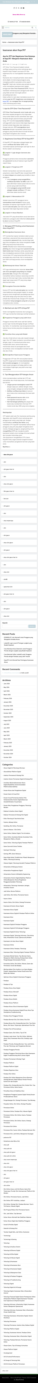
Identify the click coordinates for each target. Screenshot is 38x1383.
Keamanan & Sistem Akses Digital (14, 906)
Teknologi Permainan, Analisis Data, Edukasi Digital (19, 1325)
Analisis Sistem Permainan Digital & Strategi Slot (18, 779)
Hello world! (25, 673)
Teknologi (6, 1243)
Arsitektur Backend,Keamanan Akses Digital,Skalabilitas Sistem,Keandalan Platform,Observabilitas (14, 785)
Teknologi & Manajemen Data (12, 1272)
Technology (7, 1235)
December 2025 (8, 706)
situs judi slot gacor (9, 1152)
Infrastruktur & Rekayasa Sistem (13, 867)
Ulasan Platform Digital (10, 1349)
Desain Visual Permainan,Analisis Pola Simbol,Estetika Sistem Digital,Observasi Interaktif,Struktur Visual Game (16, 800)
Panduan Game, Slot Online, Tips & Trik (15, 1033)
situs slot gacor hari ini (10, 557)
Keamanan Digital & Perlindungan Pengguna (16, 928)
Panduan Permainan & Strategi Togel (14, 1059)
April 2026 (7, 691)
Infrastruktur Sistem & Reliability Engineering (17, 874)
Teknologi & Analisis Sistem (12, 1247)
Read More (6, 447)
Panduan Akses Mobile (10, 999)
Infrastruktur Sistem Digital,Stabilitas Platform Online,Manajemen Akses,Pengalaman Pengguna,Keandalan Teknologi (17, 880)
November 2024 (8, 754)
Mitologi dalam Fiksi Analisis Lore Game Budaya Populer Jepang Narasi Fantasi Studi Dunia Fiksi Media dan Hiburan (18, 971)
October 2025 (7, 713)
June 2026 (7, 683)
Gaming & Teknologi (9, 850)
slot (5, 462)
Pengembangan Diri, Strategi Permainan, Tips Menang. (19, 1100)
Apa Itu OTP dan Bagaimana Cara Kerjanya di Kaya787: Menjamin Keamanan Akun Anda (19, 58)
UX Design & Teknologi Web (12, 1360)
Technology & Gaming (10, 1239)
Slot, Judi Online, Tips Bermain (13, 1213)
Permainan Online (9, 1108)
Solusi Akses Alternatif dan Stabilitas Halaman (17, 1217)
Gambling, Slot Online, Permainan (13, 826)
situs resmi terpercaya (10, 1159)
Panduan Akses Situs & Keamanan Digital (16, 1006)
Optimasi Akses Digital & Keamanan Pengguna (17, 977)
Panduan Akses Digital (10, 995)
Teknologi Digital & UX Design (12, 1287)
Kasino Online (8, 898)
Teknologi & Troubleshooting (12, 1280)
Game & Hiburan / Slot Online (12, 829)
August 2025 (7, 720)
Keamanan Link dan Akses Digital (13, 941)
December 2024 (8, 750)
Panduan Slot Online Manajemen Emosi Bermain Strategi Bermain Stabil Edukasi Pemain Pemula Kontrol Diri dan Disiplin (18, 1079)
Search (4, 623)
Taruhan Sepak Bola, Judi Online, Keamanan (16, 1232)
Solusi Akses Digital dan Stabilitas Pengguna (17, 1221)
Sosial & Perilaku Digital (11, 1224)
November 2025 (8, 709)
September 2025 (8, 717)
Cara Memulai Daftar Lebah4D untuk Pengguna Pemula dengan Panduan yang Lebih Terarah (17, 2)
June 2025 (7, 728)
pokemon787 (7, 1137)
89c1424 (6, 64)
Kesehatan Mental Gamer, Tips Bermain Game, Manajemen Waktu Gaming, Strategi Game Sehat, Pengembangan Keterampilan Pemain (18, 958)
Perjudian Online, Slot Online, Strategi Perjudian (17, 1104)
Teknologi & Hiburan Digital (12, 1258)
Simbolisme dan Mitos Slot (12, 1141)
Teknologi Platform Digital (11, 1329)
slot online (7, 1185)
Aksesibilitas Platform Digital (12, 771)
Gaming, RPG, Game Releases (12, 854)
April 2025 (7, 735)
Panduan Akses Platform (11, 1003)
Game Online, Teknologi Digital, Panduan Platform (18, 843)
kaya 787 (6, 101)
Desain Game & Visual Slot (11, 794)
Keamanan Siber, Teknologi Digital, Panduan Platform (19, 952)
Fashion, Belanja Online (10, 822)
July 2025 (6, 724)
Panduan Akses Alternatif (11, 992)
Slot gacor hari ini (9, 491)
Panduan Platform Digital (11, 1066)
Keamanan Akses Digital (11, 910)
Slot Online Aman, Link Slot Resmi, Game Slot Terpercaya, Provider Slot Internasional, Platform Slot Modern (19, 1191)
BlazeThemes (20, 1379)
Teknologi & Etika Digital (11, 1254)
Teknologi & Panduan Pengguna (13, 1276)
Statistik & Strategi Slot (10, 1228)
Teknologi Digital (9, 1283)
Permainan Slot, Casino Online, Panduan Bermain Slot (19, 1130)
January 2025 (7, 746)
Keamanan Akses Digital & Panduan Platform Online (19, 913)
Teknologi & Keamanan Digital (12, 1269)
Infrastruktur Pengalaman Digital (13, 870)
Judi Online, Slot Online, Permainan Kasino (16, 895)
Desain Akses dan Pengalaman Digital (15, 790)
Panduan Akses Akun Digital (12, 988)
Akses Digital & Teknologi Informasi (14, 768)
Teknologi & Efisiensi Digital (12, 1250)
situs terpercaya (8, 520)
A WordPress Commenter (11, 673)
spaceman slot (8, 587)
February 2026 (8, 698)
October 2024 (7, 757)
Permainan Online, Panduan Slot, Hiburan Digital (18, 1111)
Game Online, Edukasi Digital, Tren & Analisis (17, 833)
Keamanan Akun (8, 917)
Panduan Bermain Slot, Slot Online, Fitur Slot (17, 1019)
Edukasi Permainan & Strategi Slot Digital (16, 815)
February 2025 (8, 743)
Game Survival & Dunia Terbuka (13, 846)
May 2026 (6, 687)
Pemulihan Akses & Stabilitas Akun (14, 1091)
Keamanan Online (9, 945)
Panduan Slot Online (9, 1074)
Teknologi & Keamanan (10, 1261)
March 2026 (7, 695)
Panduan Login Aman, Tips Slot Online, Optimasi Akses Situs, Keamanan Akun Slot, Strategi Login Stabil (18, 1038)
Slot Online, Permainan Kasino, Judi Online (16, 1197)
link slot (6, 498)
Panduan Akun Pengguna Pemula (13, 1016)
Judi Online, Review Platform (12, 891)
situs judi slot (8, 1148)
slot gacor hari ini (9, 469)
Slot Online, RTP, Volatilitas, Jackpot (14, 1200)
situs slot (6, 572)
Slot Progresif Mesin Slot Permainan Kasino (17, 1210)
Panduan (6, 980)
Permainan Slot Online (10, 1126)
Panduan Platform (9, 1063)
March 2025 (7, 739)
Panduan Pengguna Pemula (12, 1050)
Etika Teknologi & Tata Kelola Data (14, 818)
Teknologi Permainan (10, 1321)
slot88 (5, 579)
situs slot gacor (8, 484)
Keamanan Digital (9, 921)
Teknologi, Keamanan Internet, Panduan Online (17, 1332)
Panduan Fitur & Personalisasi (12, 1029)
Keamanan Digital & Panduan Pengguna (15, 924)
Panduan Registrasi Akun (11, 1070)
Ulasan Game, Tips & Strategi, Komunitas (16, 1345)
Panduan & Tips (8, 984)
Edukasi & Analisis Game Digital (13, 811)
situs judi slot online (10, 1156)
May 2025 (6, 731)
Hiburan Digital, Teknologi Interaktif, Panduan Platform (20, 863)
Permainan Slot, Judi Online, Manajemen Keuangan (18, 1134)
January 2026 (7, 702)
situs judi (6, 1145)
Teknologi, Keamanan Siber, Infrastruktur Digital (18, 1336)
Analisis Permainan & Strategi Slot (14, 775)
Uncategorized (8, 1353)
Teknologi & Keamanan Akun (12, 1265)
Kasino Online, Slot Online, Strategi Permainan (17, 902)
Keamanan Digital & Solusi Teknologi (14, 932)
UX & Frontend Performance (12, 1357)
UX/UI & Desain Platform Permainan (14, 1364)
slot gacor (7, 506)
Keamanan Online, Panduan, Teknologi (15, 948)
